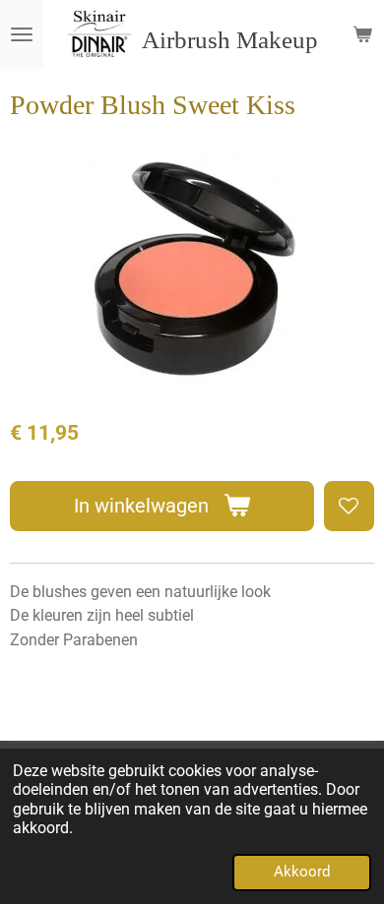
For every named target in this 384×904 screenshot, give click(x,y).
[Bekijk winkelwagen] (362, 34)
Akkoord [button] (302, 871)
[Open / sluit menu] (21, 34)
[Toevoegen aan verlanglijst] (349, 506)
